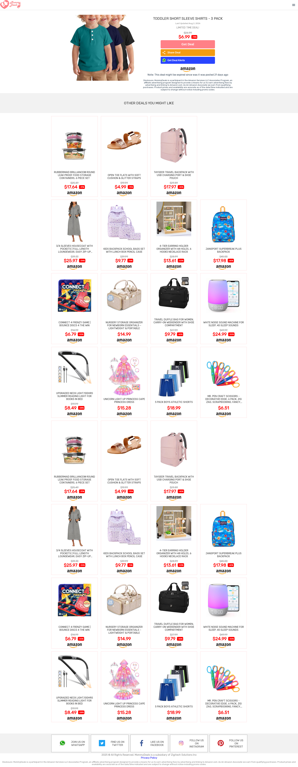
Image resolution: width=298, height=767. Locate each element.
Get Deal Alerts (176, 60)
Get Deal (187, 44)
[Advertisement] (223, 156)
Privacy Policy (149, 757)
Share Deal (171, 52)
